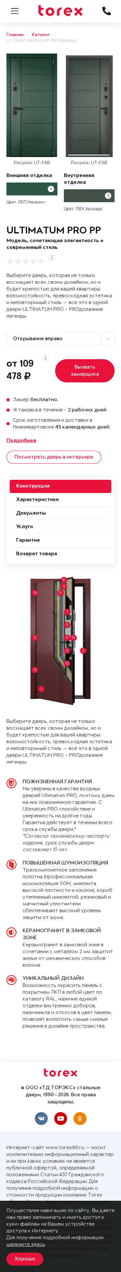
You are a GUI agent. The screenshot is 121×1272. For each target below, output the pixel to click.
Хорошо (25, 1259)
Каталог (41, 35)
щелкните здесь (25, 1244)
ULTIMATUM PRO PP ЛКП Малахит (41, 40)
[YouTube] (60, 1118)
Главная (15, 35)
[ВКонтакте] (41, 1118)
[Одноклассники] (80, 1118)
